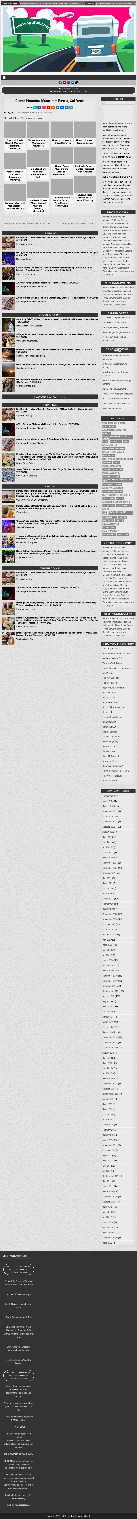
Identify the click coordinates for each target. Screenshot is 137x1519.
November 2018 (110, 1042)
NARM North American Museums (117, 393)
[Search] (76, 82)
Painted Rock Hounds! (112, 717)
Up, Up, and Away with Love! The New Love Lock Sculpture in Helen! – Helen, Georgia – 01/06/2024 (57, 254)
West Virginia (108, 271)
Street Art (123, 517)
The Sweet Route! (110, 683)
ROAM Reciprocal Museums (115, 398)
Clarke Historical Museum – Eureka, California (49, 100)
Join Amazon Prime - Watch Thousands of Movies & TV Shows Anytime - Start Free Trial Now (19, 1332)
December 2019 (115, 441)
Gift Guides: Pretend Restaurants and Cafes (117, 480)
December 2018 (110, 1037)
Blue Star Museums (111, 408)
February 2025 (109, 796)
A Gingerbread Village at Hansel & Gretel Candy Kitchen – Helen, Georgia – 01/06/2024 (57, 297)
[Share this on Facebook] (39, 107)
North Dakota (108, 254)
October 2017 (108, 1088)
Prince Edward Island (112, 298)
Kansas (118, 230)
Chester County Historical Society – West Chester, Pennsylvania (61, 201)
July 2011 (107, 1181)
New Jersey (118, 247)
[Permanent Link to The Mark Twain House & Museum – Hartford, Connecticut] (15, 130)
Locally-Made (124, 495)
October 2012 (108, 1150)
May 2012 (107, 1165)
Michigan (122, 237)
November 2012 (110, 1145)
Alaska (114, 216)
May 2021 (107, 888)
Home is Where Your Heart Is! (116, 771)
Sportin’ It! (107, 712)
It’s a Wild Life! (109, 746)
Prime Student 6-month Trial (19, 1317)
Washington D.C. (109, 274)
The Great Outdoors (110, 524)
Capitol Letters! (109, 731)
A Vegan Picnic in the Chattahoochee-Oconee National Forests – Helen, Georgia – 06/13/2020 (55, 336)
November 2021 (110, 868)
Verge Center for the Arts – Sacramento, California (15, 176)
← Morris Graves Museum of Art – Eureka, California (26, 223)
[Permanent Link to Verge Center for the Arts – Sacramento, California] (15, 161)
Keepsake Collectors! (112, 766)
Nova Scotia (120, 294)
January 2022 (108, 857)
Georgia (106, 227)
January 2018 (108, 1078)
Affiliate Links (108, 138)
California (116, 220)
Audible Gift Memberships (19, 1294)
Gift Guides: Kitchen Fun (112, 473)
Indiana (105, 230)
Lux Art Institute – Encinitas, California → (79, 223)
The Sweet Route (109, 527)
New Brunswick (109, 291)
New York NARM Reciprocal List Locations (114, 513)
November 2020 (110, 919)
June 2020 (107, 945)
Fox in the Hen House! (112, 776)
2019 (104, 423)
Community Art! (109, 727)
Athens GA (106, 433)
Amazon (109, 195)
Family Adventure (109, 445)
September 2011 (110, 1176)
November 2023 (110, 811)
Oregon (105, 257)
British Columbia (117, 287)
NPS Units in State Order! (114, 322)
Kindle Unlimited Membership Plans (18, 1306)
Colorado (125, 220)
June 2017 (107, 1104)
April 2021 (107, 893)
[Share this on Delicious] (71, 107)
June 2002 (107, 1243)
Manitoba (129, 287)
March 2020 (108, 960)
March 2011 (108, 1186)
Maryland (122, 233)
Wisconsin (120, 271)
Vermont (106, 268)
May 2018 (119, 498)
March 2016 (108, 1124)
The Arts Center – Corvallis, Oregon (85, 142)
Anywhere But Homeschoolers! (117, 653)
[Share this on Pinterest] (48, 107)
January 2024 (108, 806)
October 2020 (108, 924)
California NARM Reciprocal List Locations (33, 112)
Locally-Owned (108, 498)
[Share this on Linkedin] (66, 107)
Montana (106, 244)
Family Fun (107, 452)
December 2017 (110, 1083)
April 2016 (107, 1119)
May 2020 (107, 950)
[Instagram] (68, 82)
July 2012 (107, 1155)
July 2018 (107, 1058)
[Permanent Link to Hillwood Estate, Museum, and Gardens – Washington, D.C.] (62, 155)
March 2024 (108, 801)
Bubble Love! (108, 697)
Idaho (119, 227)
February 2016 (109, 1130)
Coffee (105, 441)
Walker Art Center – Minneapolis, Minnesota (38, 143)
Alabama (106, 216)
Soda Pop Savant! (110, 702)
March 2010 (108, 1222)
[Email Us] (72, 82)
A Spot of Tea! (109, 692)
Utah (129, 264)
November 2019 (110, 981)
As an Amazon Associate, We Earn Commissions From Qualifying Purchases (18, 1269)
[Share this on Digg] (62, 107)
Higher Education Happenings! (116, 668)
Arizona (121, 216)
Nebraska (115, 244)
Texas (123, 264)
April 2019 (107, 1017)
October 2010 (108, 1201)
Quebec (126, 298)
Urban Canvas (123, 534)
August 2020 (108, 934)
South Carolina (115, 261)
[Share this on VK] (57, 107)
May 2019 (107, 1011)
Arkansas (106, 220)
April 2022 (107, 847)
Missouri (128, 240)
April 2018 (107, 1073)
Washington (123, 268)
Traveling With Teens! (112, 663)
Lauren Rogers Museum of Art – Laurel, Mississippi (85, 197)
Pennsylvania (116, 257)
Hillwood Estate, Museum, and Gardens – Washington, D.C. (61, 170)
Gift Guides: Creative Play (112, 469)
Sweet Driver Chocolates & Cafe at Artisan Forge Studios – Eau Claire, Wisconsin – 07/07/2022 (55, 471)
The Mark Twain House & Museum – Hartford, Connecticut (15, 144)
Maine (114, 233)
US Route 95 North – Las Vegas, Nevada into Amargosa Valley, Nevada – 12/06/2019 (56, 364)
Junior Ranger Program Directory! (117, 332)
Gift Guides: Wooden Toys (112, 491)
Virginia (114, 268)
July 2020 (107, 940)
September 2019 (110, 991)
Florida (126, 223)
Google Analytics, (125, 195)
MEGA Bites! (108, 673)
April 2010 (107, 1217)
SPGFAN (106, 157)
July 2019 (107, 1001)
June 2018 (107, 1063)
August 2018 (108, 1053)
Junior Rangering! (110, 741)
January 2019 (108, 1032)
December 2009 (110, 1237)
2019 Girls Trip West (116, 423)
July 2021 (107, 878)
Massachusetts (109, 237)
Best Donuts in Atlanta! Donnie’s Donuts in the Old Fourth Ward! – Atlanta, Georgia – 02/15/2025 (55, 239)
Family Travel (118, 452)
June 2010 (107, 1207)
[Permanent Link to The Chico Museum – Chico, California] (62, 130)
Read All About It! (110, 756)
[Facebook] (60, 82)
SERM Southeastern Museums (116, 403)
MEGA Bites (107, 502)
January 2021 (108, 909)
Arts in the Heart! (110, 761)
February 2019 (109, 1027)
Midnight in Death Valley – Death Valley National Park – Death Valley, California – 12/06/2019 (54, 351)
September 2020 (110, 929)
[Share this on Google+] (44, 107)
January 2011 (108, 1191)
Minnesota (107, 240)
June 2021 (107, 883)
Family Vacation (109, 455)
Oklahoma (124, 254)
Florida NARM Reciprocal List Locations (117, 459)
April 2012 (107, 1171)
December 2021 (110, 862)
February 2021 (109, 904)
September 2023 (110, 816)
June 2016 (107, 1109)
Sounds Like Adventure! (113, 707)
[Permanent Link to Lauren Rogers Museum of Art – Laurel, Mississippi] (85, 184)
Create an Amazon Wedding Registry (18, 1361)
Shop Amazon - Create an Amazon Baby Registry (19, 1348)
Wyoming (129, 271)
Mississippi (118, 240)
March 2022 (108, 852)
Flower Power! (109, 751)
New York (114, 250)
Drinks (125, 441)
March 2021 (108, 898)
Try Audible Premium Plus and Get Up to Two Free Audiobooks (18, 1283)
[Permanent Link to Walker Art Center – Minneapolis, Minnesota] (38, 130)
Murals (126, 502)
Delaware (118, 223)
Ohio (117, 254)
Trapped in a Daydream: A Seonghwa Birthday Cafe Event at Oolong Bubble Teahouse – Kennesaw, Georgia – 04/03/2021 (56, 537)
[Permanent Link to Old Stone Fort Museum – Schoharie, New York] (38, 158)
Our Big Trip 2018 (109, 517)
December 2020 (110, 914)
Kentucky (126, 230)
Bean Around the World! (113, 687)
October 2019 (108, 986)
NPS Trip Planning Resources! (116, 327)
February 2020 (109, 965)
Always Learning (109, 426)
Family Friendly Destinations (113, 448)
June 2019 (107, 1006)
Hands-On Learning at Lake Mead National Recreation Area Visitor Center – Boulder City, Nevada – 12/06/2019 (56, 381)
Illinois (125, 227)
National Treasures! (111, 736)
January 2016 (108, 1135)
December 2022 (110, 821)
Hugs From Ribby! (110, 780)
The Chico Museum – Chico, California (61, 142)
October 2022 (108, 827)
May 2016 (107, 1114)
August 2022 (108, 832)
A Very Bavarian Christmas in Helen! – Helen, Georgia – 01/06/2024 (47, 282)
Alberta (105, 287)
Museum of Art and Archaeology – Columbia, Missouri (15, 205)
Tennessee (115, 264)
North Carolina (125, 250)
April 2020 (107, 955)
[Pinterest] (64, 82)
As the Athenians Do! (112, 658)
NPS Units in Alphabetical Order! (117, 317)
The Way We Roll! (110, 678)
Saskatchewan (109, 301)
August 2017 (108, 1099)
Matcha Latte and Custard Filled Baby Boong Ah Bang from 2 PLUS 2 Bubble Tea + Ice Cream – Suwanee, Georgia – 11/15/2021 (56, 507)
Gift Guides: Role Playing (112, 484)
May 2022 (107, 842)
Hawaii (113, 227)
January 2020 (108, 970)
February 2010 (109, 1227)
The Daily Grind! (109, 648)
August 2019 (108, 996)
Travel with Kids (109, 534)
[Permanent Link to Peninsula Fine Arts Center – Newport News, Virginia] (85, 155)
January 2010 (108, 1232)
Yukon (123, 304)
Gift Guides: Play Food (111, 476)
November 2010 (110, 1196)
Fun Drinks (107, 462)
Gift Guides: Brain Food (111, 466)
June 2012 (107, 1160)
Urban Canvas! (109, 722)
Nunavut (116, 304)
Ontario (130, 294)
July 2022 (107, 837)
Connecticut (107, 223)
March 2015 (108, 1140)
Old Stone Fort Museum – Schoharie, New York (38, 173)
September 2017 (110, 1094)
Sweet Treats (108, 520)
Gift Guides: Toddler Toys (112, 488)
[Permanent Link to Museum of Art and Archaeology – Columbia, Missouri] (15, 192)
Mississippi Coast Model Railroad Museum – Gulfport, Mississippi (38, 206)
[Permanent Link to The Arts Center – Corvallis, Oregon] (85, 130)
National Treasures (124, 505)
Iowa (112, 230)
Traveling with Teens (111, 531)
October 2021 (108, 873)
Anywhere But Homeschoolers (114, 430)
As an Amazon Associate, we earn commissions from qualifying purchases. (117, 127)
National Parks (108, 505)
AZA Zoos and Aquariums (114, 388)
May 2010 (107, 1212)
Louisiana (106, 233)
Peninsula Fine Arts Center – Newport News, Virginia (85, 169)
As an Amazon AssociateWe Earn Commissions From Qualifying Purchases (68, 90)
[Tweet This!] (35, 107)
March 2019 (108, 1022)
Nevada (124, 244)
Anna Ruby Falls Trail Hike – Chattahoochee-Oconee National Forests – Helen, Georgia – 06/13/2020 (57, 321)
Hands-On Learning (110, 495)
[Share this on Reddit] (53, 107)
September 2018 (110, 1047)
